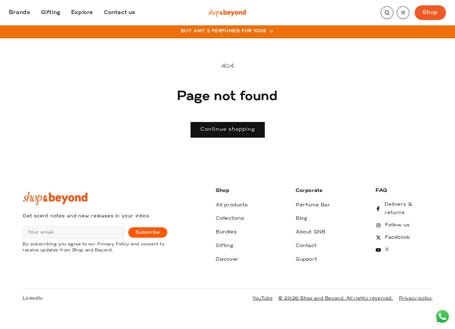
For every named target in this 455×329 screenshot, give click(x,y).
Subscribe (148, 232)
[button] (403, 12)
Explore (82, 12)
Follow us (397, 225)
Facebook (397, 237)
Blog (301, 218)
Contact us (119, 12)
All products (231, 205)
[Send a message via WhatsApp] (442, 316)
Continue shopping (228, 129)
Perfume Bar (313, 205)
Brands (19, 12)
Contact (306, 245)
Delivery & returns (398, 208)
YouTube (262, 298)
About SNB (310, 232)
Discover (227, 259)
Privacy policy (415, 298)
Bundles (226, 232)
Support (306, 259)
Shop (430, 12)
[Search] (387, 12)
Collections (230, 218)
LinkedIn (33, 298)
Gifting (51, 12)
